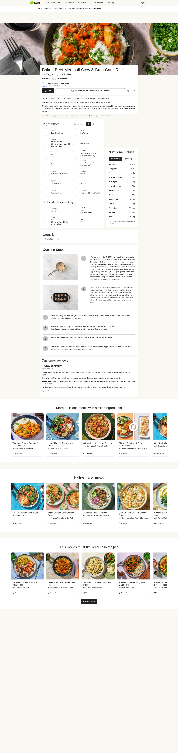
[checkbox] (43, 79)
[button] (72, 124)
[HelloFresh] (35, 2)
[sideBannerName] (121, 132)
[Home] (39, 8)
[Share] (134, 91)
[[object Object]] (128, 91)
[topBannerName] (89, 17)
